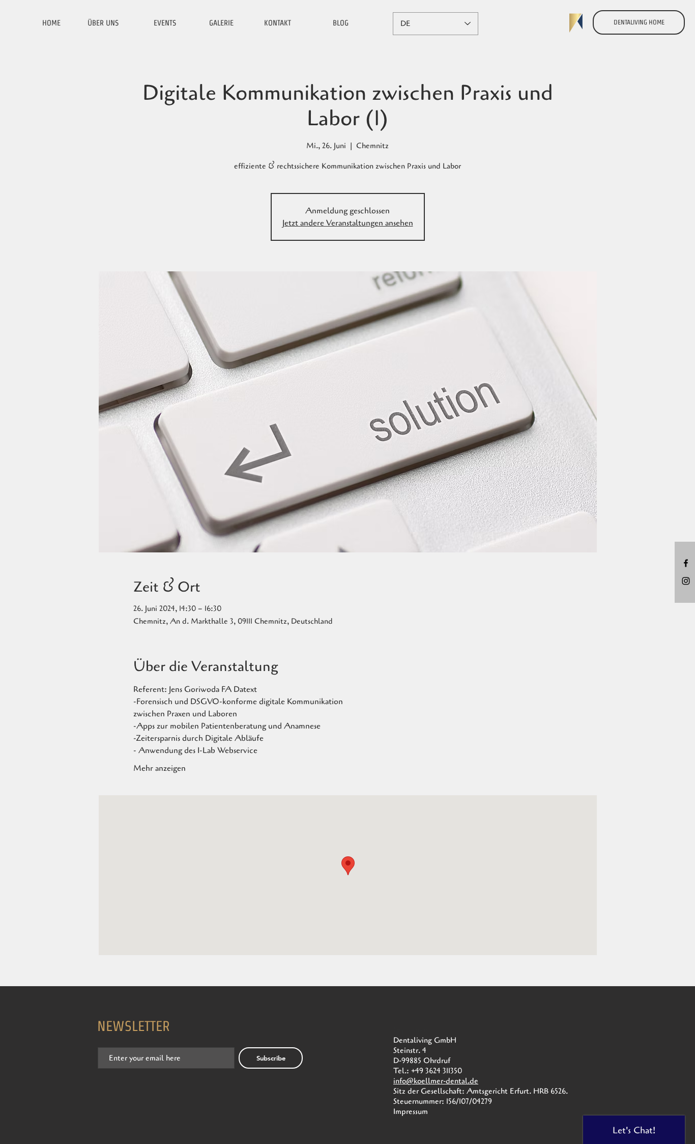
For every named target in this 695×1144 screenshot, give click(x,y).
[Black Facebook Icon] (686, 563)
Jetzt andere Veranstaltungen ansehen (347, 223)
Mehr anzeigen (159, 768)
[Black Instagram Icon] (686, 581)
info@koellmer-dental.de (435, 1081)
